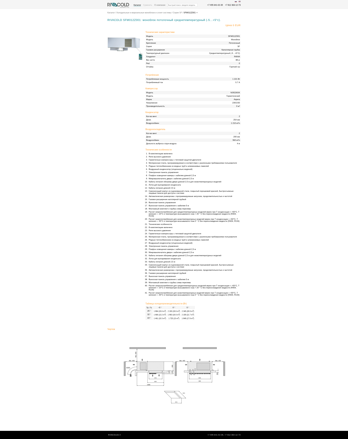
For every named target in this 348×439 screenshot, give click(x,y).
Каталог (137, 5)
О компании (159, 5)
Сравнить (147, 5)
